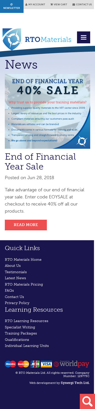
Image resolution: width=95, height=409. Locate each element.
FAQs (9, 290)
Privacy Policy (17, 303)
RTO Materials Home (23, 259)
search (87, 401)
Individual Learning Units (27, 346)
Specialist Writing (20, 327)
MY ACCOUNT (36, 4)
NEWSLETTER (11, 6)
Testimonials (16, 272)
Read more (26, 224)
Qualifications (17, 340)
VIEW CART (60, 4)
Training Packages (21, 333)
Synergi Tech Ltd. (75, 383)
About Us (13, 266)
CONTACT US (83, 4)
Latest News (15, 278)
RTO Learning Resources (26, 321)
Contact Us (14, 297)
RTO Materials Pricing (24, 284)
